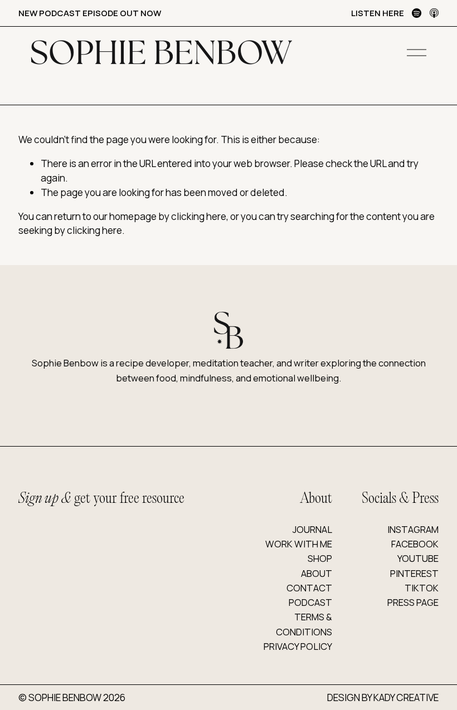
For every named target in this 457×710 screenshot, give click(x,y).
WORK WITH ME (298, 543)
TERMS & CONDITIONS (304, 624)
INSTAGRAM (413, 529)
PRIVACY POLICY (298, 646)
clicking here (198, 216)
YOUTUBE (418, 558)
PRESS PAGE (413, 602)
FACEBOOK (415, 543)
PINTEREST (414, 573)
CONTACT (309, 587)
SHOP (320, 558)
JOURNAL (312, 529)
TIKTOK (422, 587)
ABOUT (316, 573)
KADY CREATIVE (406, 697)
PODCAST (310, 602)
